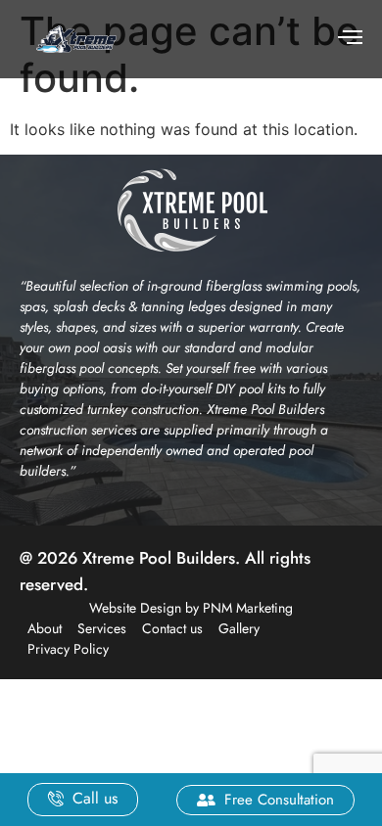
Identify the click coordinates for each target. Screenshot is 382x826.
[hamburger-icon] (350, 39)
